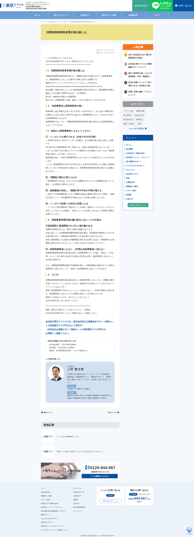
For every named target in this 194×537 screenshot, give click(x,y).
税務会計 (139, 119)
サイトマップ (78, 511)
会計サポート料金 (109, 15)
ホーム (37, 15)
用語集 (128, 195)
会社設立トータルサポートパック (52, 526)
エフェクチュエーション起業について (54, 530)
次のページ (112, 412)
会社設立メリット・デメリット (138, 157)
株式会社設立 (129, 119)
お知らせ (129, 199)
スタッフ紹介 (131, 190)
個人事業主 (128, 115)
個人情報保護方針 (79, 507)
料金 (128, 178)
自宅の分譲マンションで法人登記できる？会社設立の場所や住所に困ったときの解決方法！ (140, 84)
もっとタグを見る (136, 128)
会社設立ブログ (54, 22)
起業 (139, 124)
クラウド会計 (129, 111)
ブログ (157, 15)
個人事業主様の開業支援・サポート (53, 511)
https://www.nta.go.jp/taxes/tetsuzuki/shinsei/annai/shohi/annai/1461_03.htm (74, 86)
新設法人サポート (47, 522)
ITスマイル (130, 170)
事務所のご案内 (132, 186)
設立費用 (129, 149)
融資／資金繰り (129, 124)
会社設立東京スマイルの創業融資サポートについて (140, 65)
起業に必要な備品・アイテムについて (140, 93)
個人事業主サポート (133, 161)
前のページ (47, 412)
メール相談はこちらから (99, 476)
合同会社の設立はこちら (138, 205)
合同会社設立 (139, 115)
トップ (43, 488)
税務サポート (45, 515)
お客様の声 (132, 15)
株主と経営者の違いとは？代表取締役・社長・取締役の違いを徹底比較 (140, 75)
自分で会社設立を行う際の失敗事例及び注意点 (140, 56)
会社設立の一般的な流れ (135, 153)
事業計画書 (140, 111)
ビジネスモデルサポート (135, 166)
